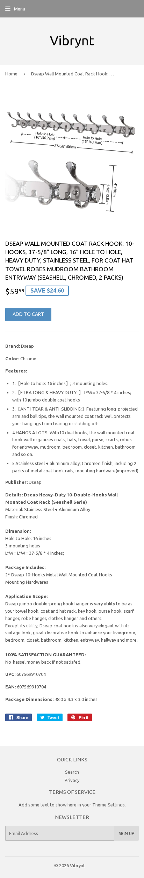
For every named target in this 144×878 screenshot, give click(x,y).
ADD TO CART (28, 314)
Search (72, 771)
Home (11, 73)
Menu (19, 8)
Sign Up (126, 833)
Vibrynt (77, 865)
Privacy (72, 780)
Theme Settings (108, 804)
